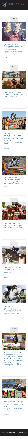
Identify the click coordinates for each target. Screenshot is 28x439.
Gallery (15, 31)
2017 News (15, 50)
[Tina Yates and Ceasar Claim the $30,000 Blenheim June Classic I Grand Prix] (14, 293)
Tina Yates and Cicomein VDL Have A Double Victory (12, 254)
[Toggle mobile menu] (25, 7)
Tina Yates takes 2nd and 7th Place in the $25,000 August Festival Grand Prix (12, 210)
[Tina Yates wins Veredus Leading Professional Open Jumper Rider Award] (14, 79)
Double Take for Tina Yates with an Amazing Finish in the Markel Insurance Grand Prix (12, 388)
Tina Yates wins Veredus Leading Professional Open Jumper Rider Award (12, 79)
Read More (6, 57)
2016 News (15, 365)
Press (10, 271)
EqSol (24, 432)
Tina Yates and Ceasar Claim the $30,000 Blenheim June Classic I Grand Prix (12, 293)
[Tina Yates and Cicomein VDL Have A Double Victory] (14, 254)
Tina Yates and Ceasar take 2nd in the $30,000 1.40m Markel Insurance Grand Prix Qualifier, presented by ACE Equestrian (12, 120)
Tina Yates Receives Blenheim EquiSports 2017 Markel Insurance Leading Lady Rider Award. (12, 31)
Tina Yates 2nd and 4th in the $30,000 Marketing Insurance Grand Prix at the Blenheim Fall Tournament (12, 164)
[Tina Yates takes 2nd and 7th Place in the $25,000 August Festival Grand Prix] (14, 210)
